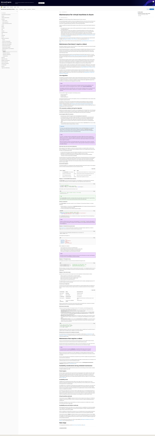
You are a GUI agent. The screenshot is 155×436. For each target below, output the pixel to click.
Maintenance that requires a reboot (143, 14)
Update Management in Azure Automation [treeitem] (8, 48)
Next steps (139, 15)
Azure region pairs (63, 377)
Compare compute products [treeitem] (5, 17)
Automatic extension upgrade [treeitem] (6, 47)
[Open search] (153, 7)
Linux (60, 41)
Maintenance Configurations (63, 335)
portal (70, 36)
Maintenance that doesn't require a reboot (144, 13)
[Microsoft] (1, 7)
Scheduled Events (63, 227)
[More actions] (95, 12)
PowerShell (65, 36)
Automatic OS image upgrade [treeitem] (6, 41)
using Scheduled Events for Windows (87, 40)
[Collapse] (17, 11)
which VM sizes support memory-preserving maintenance (78, 55)
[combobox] (9, 13)
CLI (69, 363)
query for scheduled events (87, 86)
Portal (148, 9)
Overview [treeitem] (3, 16)
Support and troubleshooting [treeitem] (6, 67)
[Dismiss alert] (153, 1)
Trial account (152, 9)
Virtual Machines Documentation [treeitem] (6, 14)
